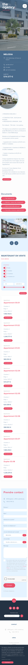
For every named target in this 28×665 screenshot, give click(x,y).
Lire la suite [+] (7, 179)
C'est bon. (7, 662)
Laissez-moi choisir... (6, 659)
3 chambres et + (11, 276)
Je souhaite (7, 539)
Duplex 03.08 (9, 461)
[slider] (4, 287)
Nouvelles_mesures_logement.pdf (14, 210)
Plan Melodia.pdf (9, 198)
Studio (8, 268)
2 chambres (10, 273)
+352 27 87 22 (10, 501)
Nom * (5, 513)
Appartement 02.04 (12, 371)
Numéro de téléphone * (10, 526)
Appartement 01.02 (12, 325)
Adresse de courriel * (9, 519)
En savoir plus (8, 317)
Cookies (14, 644)
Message (6, 546)
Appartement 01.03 (12, 348)
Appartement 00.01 (12, 303)
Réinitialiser (23, 293)
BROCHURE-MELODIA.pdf (12, 206)
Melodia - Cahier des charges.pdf (14, 202)
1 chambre (9, 270)
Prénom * (6, 507)
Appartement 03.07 (12, 439)
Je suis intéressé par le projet (11, 532)
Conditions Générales (14, 642)
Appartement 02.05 (12, 393)
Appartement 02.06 (12, 416)
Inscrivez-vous (14, 613)
